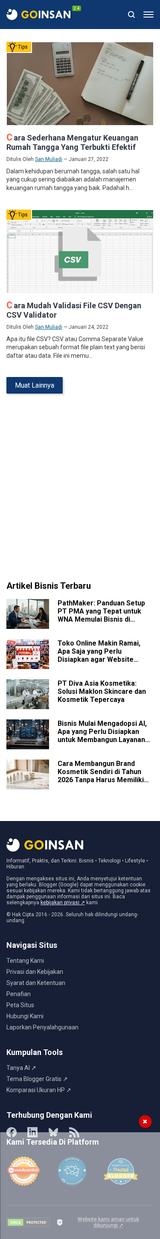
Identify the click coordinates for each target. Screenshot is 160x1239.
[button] (148, 14)
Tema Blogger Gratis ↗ (37, 1078)
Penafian (18, 994)
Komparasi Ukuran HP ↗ (38, 1090)
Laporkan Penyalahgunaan (42, 1027)
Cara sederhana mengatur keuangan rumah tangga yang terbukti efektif (72, 142)
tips (23, 47)
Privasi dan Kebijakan (34, 971)
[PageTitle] (38, 14)
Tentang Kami (25, 960)
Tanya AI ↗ (21, 1067)
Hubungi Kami (25, 1016)
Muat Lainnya (34, 385)
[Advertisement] (80, 491)
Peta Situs (20, 1005)
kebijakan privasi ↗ (63, 903)
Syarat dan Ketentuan (35, 982)
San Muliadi (48, 159)
